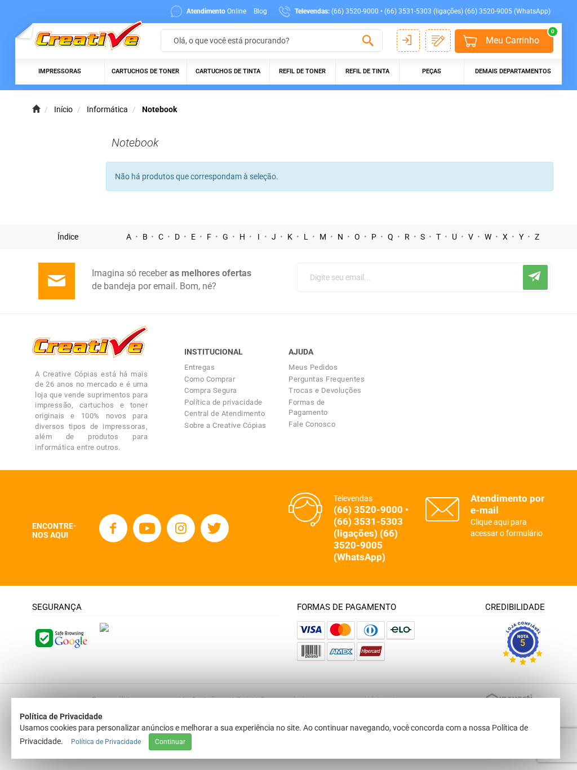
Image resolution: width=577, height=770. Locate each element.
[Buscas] (368, 41)
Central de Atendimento (224, 413)
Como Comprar (209, 379)
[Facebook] (113, 528)
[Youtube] (147, 528)
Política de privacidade (223, 402)
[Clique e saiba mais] (104, 626)
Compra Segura (210, 390)
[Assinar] (535, 277)
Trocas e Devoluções (325, 390)
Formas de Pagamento (308, 407)
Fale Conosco (311, 424)
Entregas (199, 367)
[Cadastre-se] (438, 40)
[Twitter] (215, 528)
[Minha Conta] (408, 40)
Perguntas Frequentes (326, 379)
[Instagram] (181, 528)
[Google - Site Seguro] (60, 636)
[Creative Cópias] (84, 35)
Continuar (170, 742)
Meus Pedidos (313, 367)
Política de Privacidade (106, 742)
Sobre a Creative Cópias (225, 425)
